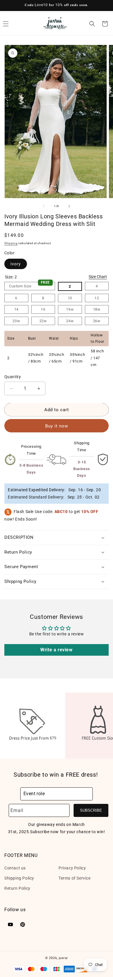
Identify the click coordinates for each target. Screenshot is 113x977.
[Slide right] (69, 206)
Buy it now (56, 426)
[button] (92, 23)
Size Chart (98, 276)
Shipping (11, 243)
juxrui (63, 958)
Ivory (15, 264)
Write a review (56, 649)
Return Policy (17, 888)
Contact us (15, 868)
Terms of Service (75, 878)
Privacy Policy (72, 868)
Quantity (12, 376)
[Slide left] (43, 206)
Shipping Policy (19, 878)
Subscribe (91, 810)
